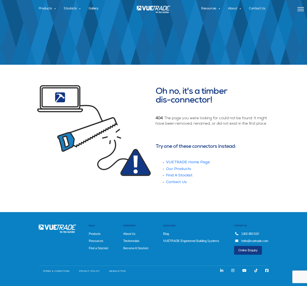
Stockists (70, 8)
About (232, 8)
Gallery (93, 8)
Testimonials (131, 241)
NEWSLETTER (117, 271)
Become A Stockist (135, 248)
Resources (208, 8)
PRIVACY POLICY (89, 271)
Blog (166, 233)
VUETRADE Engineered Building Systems (191, 241)
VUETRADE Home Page (188, 162)
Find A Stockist (179, 175)
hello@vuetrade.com (254, 241)
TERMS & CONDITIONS (56, 271)
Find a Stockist (98, 248)
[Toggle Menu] (300, 9)
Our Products (178, 169)
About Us (129, 233)
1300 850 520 (249, 233)
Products (45, 8)
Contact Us (257, 8)
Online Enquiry (248, 250)
